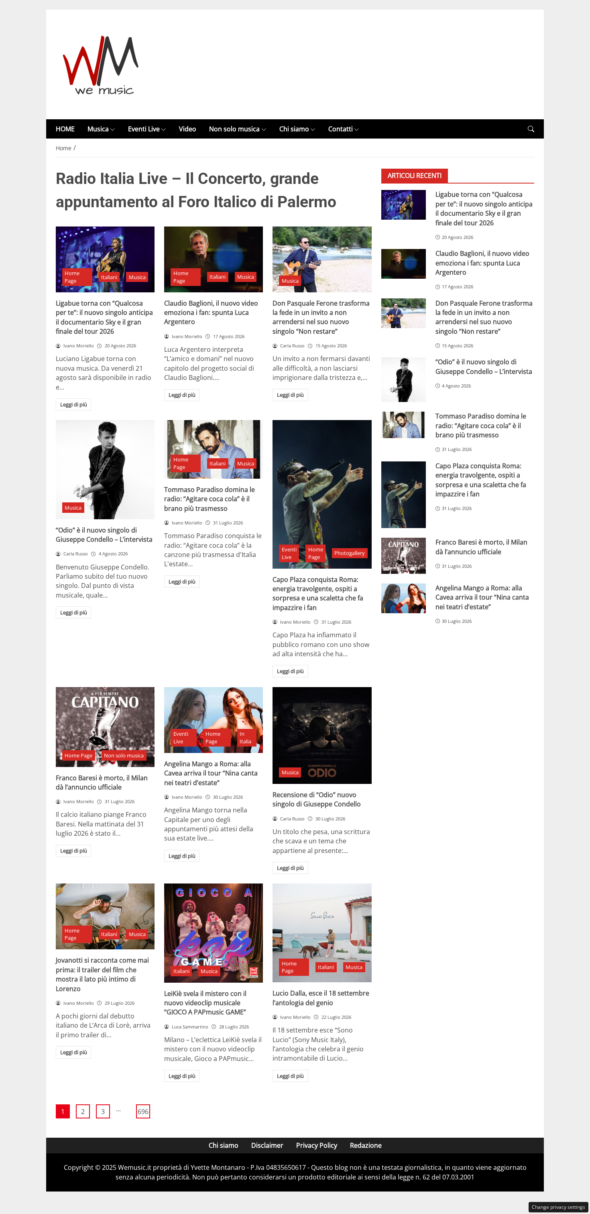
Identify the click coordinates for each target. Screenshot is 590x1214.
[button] (531, 129)
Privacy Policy (316, 1145)
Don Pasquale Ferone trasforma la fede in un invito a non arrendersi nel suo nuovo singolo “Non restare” (321, 317)
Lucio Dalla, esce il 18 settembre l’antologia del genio (321, 998)
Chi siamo (294, 128)
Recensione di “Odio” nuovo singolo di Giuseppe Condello (317, 799)
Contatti (340, 128)
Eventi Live (144, 128)
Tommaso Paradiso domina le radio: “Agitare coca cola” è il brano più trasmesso (209, 499)
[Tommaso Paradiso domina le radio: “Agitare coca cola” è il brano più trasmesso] (213, 449)
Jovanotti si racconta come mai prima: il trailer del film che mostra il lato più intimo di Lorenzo (102, 974)
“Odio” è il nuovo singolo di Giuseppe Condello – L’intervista (104, 535)
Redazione (366, 1145)
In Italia (245, 737)
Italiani (109, 277)
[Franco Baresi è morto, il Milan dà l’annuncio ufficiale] (105, 727)
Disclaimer (267, 1145)
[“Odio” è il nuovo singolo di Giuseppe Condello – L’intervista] (105, 469)
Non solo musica (234, 128)
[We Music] (101, 63)
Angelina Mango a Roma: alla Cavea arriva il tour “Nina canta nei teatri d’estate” (211, 773)
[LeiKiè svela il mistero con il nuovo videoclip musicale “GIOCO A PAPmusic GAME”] (213, 932)
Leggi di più (73, 404)
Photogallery (349, 553)
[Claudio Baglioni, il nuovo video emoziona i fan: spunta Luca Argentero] (213, 259)
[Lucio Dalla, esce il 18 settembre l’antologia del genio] (322, 932)
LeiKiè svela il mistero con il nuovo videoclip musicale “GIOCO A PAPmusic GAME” (205, 1003)
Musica (98, 128)
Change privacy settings (558, 1207)
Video (187, 128)
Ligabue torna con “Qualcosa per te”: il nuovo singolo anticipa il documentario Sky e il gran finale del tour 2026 (104, 317)
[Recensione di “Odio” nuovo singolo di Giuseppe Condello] (322, 735)
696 (143, 1111)
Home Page (72, 276)
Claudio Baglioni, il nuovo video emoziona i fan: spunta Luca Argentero (211, 312)
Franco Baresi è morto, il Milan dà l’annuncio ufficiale (102, 782)
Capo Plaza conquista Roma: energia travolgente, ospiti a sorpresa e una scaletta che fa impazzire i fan (318, 593)
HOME (65, 128)
